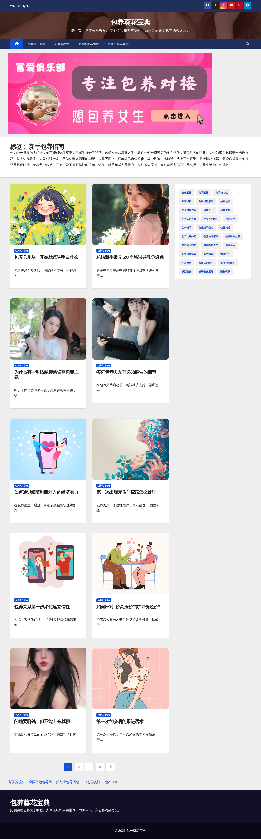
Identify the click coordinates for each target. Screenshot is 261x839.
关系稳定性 (222, 192)
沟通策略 (186, 262)
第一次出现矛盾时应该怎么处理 (126, 492)
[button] (247, 44)
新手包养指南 (189, 254)
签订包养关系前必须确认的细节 (126, 372)
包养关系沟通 (189, 218)
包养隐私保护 (210, 245)
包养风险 (230, 245)
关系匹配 (203, 192)
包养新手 (186, 227)
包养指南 (111, 782)
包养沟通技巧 (189, 236)
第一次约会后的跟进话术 (119, 721)
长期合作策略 (206, 271)
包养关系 (225, 210)
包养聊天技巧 (189, 245)
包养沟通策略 (210, 236)
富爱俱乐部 (16, 782)
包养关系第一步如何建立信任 (42, 607)
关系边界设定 (189, 210)
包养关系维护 (210, 218)
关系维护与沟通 (88, 44)
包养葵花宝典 (130, 22)
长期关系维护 (206, 262)
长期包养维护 (227, 262)
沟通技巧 (225, 254)
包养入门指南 (37, 44)
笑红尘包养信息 (67, 782)
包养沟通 (225, 227)
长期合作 (186, 271)
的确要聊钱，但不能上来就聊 (42, 721)
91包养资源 (92, 782)
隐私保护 (225, 271)
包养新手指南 (206, 227)
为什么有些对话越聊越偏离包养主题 (46, 374)
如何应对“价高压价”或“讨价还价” (128, 607)
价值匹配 (186, 192)
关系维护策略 (206, 201)
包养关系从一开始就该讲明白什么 (46, 257)
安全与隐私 (62, 44)
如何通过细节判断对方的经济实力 (46, 492)
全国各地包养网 (40, 782)
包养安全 (230, 218)
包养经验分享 (232, 236)
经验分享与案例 (118, 44)
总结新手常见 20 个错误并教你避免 (130, 257)
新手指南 (208, 254)
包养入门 (208, 210)
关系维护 (186, 201)
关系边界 (225, 201)
